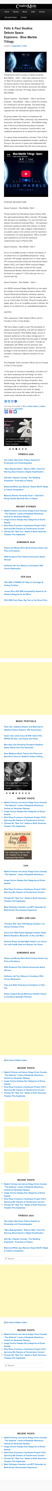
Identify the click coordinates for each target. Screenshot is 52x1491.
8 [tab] (29, 793)
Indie (33, 11)
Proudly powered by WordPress (26, 1485)
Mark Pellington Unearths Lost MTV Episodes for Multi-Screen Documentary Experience (25, 908)
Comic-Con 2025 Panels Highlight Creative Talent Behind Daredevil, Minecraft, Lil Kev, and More (25, 934)
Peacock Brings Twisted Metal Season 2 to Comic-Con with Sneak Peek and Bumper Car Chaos (25, 943)
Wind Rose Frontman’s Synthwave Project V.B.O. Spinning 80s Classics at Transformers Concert (25, 890)
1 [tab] (10, 449)
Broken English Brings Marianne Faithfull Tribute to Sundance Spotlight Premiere (25, 995)
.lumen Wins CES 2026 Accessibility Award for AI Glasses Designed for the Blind (25, 592)
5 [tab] (22, 449)
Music (25, 11)
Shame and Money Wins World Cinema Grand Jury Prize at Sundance (26, 549)
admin (42, 406)
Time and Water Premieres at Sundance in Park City (24, 986)
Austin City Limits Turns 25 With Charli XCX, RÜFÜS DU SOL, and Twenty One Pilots (23, 737)
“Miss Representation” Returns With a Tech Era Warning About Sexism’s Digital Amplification (24, 470)
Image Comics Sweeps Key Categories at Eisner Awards (24, 882)
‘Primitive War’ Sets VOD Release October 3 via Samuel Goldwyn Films (24, 925)
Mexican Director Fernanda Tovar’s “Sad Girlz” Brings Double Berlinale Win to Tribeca (24, 497)
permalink (19, 408)
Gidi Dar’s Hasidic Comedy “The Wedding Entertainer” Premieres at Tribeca (22, 479)
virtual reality (32, 406)
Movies (16, 11)
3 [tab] (16, 449)
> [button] (28, 431)
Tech (24, 406)
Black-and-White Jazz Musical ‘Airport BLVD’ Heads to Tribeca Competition (26, 488)
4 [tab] (19, 449)
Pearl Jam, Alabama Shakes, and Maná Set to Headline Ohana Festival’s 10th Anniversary (23, 728)
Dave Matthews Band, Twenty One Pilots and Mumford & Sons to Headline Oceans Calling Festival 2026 (23, 755)
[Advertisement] (26, 632)
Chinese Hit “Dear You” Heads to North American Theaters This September (25, 899)
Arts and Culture (11, 17)
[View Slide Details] (18, 432)
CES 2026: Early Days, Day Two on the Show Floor (25, 600)
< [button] (7, 431)
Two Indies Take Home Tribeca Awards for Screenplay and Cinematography (22, 461)
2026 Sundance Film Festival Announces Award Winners (24, 558)
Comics (42, 11)
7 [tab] (26, 793)
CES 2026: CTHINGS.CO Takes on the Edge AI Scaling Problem (23, 583)
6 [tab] (26, 449)
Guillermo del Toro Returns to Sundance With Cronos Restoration (23, 567)
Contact (24, 17)
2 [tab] (13, 449)
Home (7, 11)
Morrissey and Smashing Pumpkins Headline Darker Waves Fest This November (23, 746)
